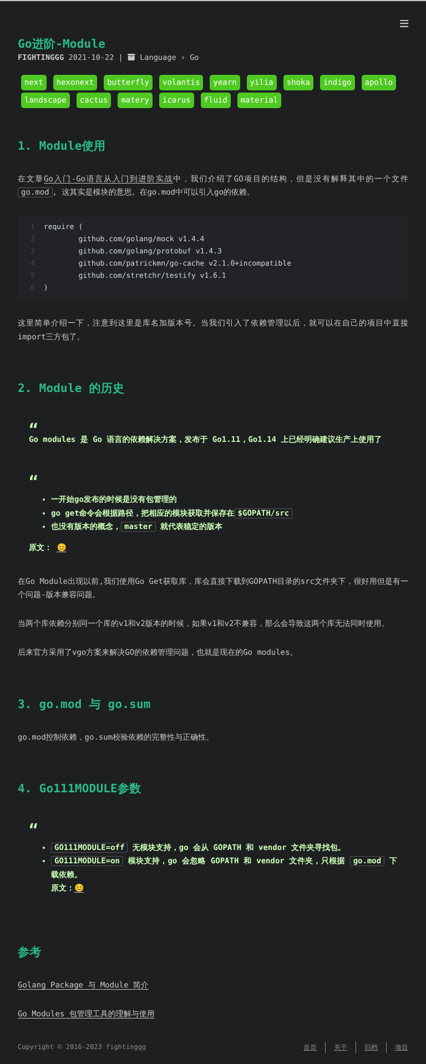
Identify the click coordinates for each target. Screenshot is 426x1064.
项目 (401, 1047)
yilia (261, 82)
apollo (379, 82)
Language (158, 57)
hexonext (75, 82)
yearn (224, 82)
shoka (298, 82)
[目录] (404, 24)
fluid (215, 100)
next (33, 82)
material (259, 100)
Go (194, 57)
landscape (45, 100)
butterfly (128, 82)
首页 (310, 1047)
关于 (340, 1047)
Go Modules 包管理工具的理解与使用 (86, 1014)
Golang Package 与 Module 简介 (83, 985)
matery (135, 100)
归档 (371, 1047)
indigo (337, 82)
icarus (177, 100)
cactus (94, 100)
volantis (181, 82)
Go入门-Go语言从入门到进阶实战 (108, 179)
